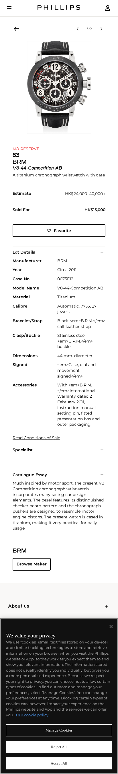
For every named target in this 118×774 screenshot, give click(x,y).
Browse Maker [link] (32, 564)
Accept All (59, 763)
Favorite (62, 230)
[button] (59, 87)
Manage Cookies (59, 730)
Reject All (59, 747)
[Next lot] (101, 29)
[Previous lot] (78, 29)
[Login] (107, 8)
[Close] (111, 626)
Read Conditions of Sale (36, 437)
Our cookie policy (32, 715)
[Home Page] (59, 8)
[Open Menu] (13, 8)
